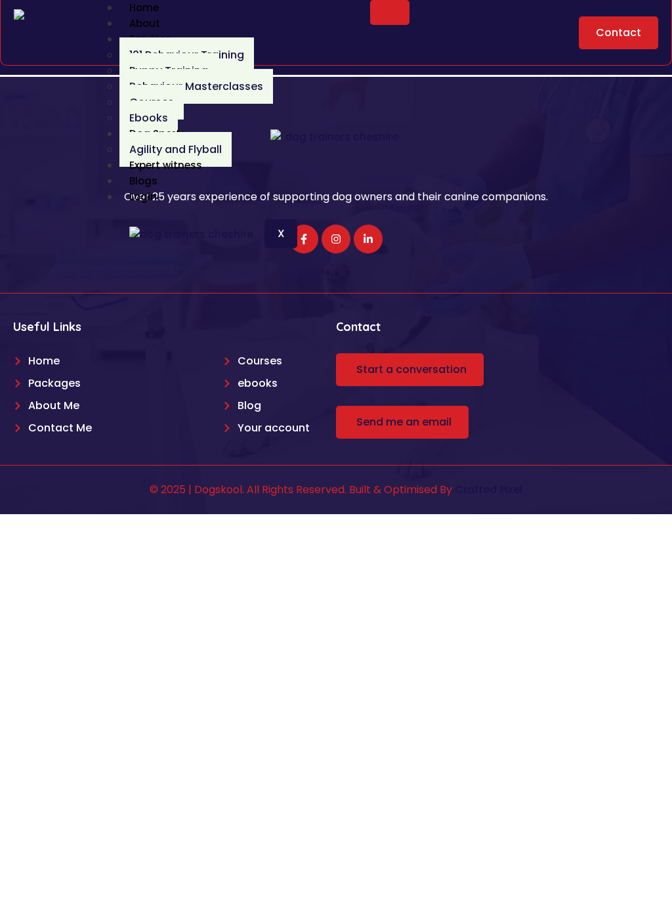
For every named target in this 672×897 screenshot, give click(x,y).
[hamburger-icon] (390, 12)
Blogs (143, 181)
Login (143, 197)
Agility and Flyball (175, 149)
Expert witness (165, 165)
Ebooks (148, 117)
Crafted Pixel (488, 489)
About (144, 23)
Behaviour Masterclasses (196, 86)
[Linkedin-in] (368, 239)
